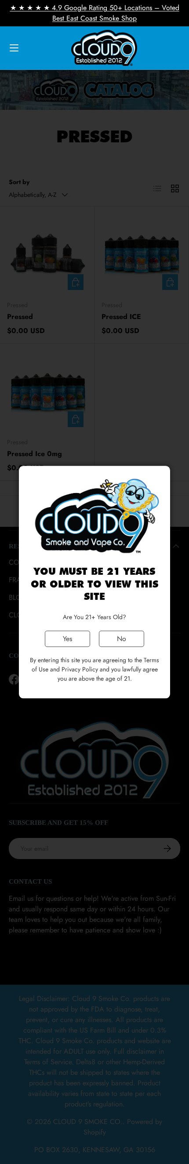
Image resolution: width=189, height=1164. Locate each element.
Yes (67, 639)
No (121, 639)
